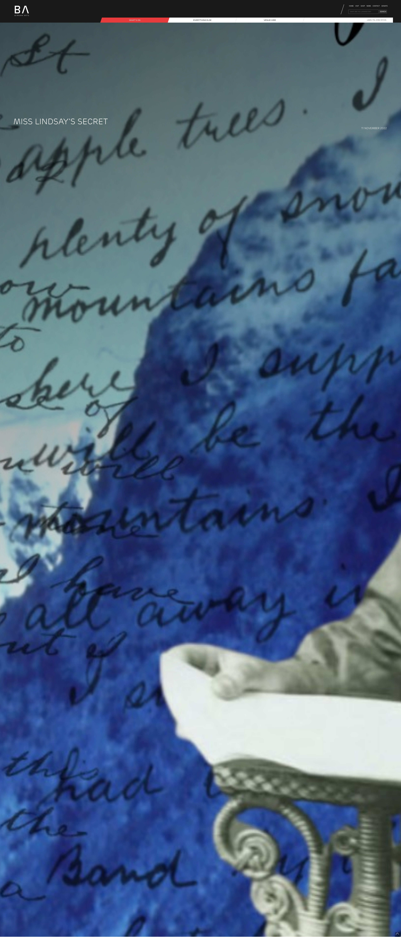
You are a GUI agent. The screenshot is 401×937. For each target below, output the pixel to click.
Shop (363, 6)
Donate (384, 6)
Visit (357, 6)
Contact (376, 6)
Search (383, 12)
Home (351, 6)
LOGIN (369, 20)
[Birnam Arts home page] (21, 17)
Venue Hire (270, 20)
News (369, 6)
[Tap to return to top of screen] (397, 934)
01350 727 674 (381, 20)
